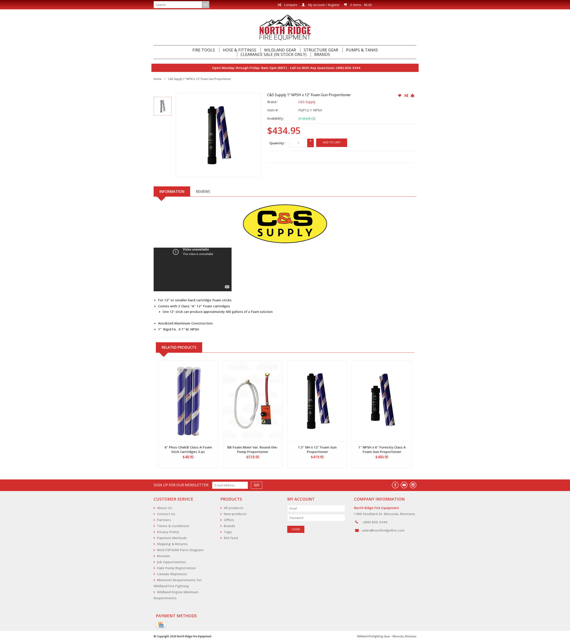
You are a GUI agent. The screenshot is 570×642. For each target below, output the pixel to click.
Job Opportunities (171, 562)
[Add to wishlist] (400, 96)
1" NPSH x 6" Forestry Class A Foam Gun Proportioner (382, 449)
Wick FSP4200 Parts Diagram (180, 550)
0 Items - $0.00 (360, 5)
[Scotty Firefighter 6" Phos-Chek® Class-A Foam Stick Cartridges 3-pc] (188, 401)
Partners (164, 520)
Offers (229, 520)
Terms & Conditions (173, 526)
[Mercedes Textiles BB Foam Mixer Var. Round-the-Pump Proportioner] (253, 401)
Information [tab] (171, 191)
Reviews (163, 556)
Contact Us (166, 514)
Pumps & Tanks (362, 50)
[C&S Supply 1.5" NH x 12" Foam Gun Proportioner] (317, 401)
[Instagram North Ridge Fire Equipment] (413, 485)
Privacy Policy (168, 532)
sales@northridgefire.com (383, 530)
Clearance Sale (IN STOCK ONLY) (273, 54)
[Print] (412, 96)
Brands (322, 54)
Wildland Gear (280, 50)
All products (233, 507)
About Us (164, 507)
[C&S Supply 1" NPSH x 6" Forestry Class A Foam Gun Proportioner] (382, 401)
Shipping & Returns (172, 544)
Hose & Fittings (239, 50)
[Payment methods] (161, 625)
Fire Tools (203, 50)
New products (235, 514)
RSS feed (231, 538)
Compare (290, 5)
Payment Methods (172, 538)
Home (157, 79)
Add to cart (331, 142)
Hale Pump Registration (176, 568)
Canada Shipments (172, 574)
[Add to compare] (406, 96)
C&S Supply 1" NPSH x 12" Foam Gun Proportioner (199, 79)
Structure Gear (321, 50)
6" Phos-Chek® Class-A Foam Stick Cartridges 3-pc (188, 449)
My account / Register (323, 5)
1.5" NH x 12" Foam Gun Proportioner (317, 449)
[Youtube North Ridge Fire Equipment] (404, 485)
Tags (228, 532)
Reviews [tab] (203, 191)
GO (205, 4)
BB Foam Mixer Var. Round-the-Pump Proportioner (252, 449)
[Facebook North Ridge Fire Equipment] (395, 485)
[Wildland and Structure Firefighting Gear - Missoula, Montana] (285, 27)
